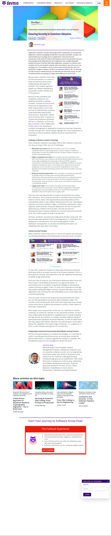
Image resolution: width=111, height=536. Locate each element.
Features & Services (84, 3)
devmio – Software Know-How (11, 3)
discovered (47, 103)
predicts (31, 117)
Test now (106, 3)
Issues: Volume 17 (76, 38)
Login (99, 3)
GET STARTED (48, 450)
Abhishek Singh (39, 45)
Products (58, 3)
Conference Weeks (44, 3)
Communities (28, 3)
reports (36, 126)
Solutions (69, 3)
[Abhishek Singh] (31, 44)
